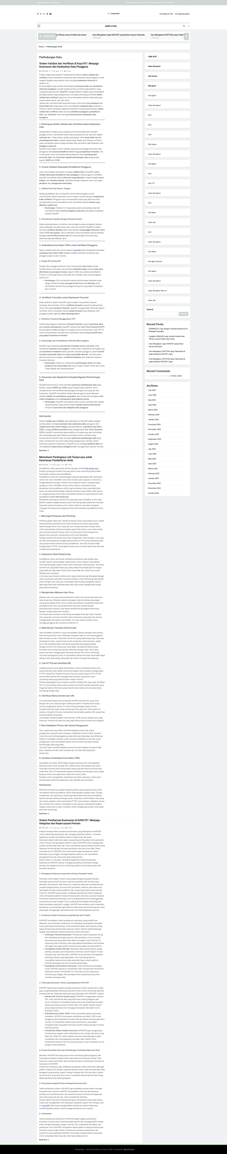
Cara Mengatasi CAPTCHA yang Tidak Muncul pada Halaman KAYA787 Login (144, 3)
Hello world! (177, 376)
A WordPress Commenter (158, 376)
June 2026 (152, 395)
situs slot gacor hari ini (157, 291)
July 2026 (152, 390)
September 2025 (154, 439)
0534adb (44, 71)
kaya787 (77, 250)
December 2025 (154, 424)
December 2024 (154, 483)
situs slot (152, 222)
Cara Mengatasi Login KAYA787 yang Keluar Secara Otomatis (82, 35)
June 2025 (152, 454)
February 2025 (153, 473)
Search (150, 309)
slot (149, 115)
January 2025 (153, 478)
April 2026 (152, 405)
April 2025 (152, 464)
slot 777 (151, 183)
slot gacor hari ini (155, 261)
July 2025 (152, 449)
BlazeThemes (129, 1149)
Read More (43, 450)
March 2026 (152, 410)
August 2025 (153, 444)
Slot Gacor (152, 144)
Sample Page (111, 26)
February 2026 (153, 415)
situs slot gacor (154, 105)
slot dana (152, 212)
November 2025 (154, 429)
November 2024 (154, 488)
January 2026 (153, 419)
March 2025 (152, 469)
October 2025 (153, 434)
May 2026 (152, 400)
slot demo (152, 252)
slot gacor (152, 95)
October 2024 (153, 493)
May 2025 (152, 459)
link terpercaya (91, 468)
